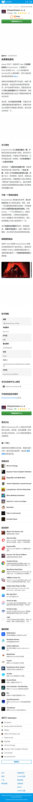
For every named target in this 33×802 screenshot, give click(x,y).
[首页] (2, 7)
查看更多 (16, 762)
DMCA (19, 787)
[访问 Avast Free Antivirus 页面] (16, 17)
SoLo (15, 76)
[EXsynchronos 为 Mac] (3, 11)
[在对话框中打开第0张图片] (15, 270)
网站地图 (4, 783)
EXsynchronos (16, 10)
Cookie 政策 (21, 776)
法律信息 (20, 783)
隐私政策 (20, 780)
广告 (2, 780)
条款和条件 (21, 773)
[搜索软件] (27, 2)
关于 (2, 773)
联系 (2, 776)
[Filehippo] (6, 2)
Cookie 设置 (21, 790)
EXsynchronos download (9, 398)
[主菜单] (31, 2)
